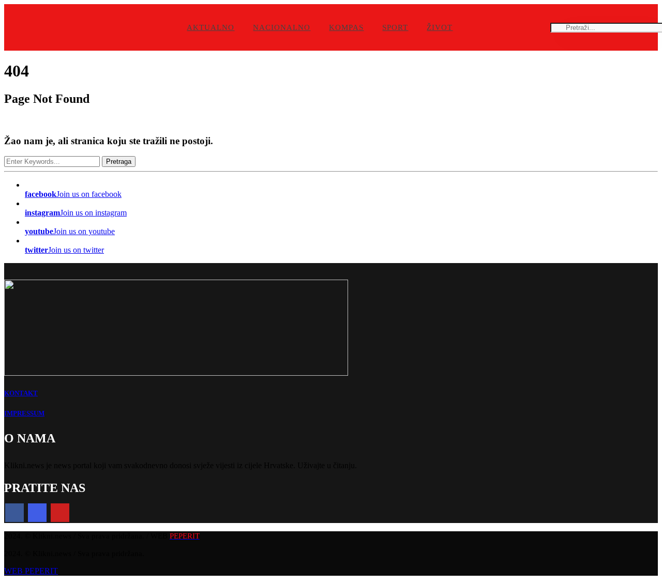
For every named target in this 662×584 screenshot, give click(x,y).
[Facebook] (14, 512)
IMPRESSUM (24, 413)
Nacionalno (281, 27)
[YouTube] (60, 512)
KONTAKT (21, 393)
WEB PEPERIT (31, 570)
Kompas (346, 27)
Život (440, 27)
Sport (395, 27)
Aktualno (210, 27)
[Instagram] (37, 512)
